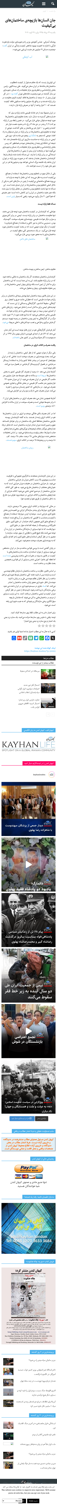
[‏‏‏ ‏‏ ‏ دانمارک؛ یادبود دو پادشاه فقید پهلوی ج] (28, 864)
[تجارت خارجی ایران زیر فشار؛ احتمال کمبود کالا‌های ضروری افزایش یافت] (48, 703)
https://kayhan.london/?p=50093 (40, 651)
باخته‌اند (16, 337)
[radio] (54, 626)
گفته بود (14, 94)
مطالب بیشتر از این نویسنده (43, 663)
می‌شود (6, 322)
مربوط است (41, 375)
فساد (44, 586)
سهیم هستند (11, 440)
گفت (5, 46)
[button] (53, 4)
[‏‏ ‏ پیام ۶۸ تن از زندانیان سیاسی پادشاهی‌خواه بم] (28, 920)
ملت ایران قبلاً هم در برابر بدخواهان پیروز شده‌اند (38, 1444)
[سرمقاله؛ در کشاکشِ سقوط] (48, 674)
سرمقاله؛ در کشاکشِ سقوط (29, 671)
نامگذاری (32, 136)
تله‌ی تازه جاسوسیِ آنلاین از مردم (44, 1434)
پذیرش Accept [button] (33, 1501)
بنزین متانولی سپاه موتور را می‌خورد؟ (42, 1360)
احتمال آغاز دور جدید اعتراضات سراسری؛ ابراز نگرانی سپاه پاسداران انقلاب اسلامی (28, 688)
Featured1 (51, 678)
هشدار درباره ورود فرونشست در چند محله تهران (38, 1381)
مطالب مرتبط (48, 658)
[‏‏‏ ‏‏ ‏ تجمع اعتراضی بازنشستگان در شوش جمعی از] (28, 1031)
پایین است (11, 196)
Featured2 (51, 707)
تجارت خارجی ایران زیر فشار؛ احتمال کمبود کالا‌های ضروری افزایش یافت (28, 703)
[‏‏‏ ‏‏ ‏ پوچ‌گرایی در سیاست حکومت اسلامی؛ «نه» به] (28, 1087)
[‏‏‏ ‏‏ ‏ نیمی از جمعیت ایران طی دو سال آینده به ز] (28, 976)
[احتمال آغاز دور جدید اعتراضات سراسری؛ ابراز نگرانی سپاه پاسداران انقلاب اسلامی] (48, 688)
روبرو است (41, 406)
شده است (7, 556)
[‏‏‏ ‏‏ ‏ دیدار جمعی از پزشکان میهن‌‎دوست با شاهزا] (28, 809)
